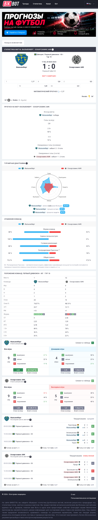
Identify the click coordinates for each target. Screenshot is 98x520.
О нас (73, 494)
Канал (48, 4)
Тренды (25, 4)
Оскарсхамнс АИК (75, 168)
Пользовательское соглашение (83, 498)
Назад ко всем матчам (13, 43)
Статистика (37, 4)
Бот (56, 4)
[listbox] (90, 3)
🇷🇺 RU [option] (89, 4)
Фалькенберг (30, 168)
